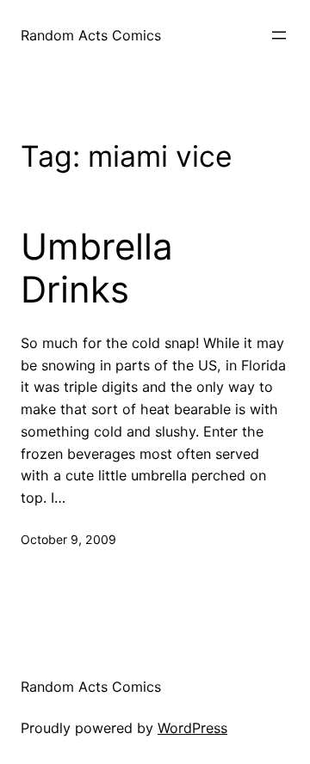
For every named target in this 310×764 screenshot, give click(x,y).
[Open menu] (279, 35)
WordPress (192, 727)
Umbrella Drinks (97, 268)
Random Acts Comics (91, 35)
